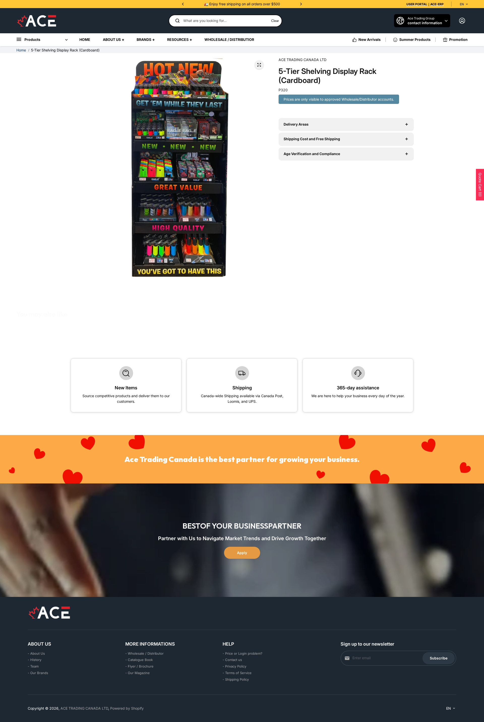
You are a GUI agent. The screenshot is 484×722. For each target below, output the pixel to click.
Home (21, 50)
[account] (462, 20)
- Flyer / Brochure (139, 666)
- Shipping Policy (236, 679)
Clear (275, 21)
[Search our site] (177, 21)
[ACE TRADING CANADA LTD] (36, 20)
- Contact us (232, 660)
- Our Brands (38, 673)
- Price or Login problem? (242, 653)
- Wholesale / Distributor (144, 653)
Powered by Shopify (127, 708)
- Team (33, 666)
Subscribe (438, 658)
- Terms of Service (237, 673)
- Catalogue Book (139, 660)
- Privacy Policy (234, 666)
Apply (242, 553)
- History (34, 660)
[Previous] (183, 4)
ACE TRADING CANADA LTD (84, 708)
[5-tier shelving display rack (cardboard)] (259, 64)
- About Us (36, 653)
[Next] (300, 4)
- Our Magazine (137, 673)
